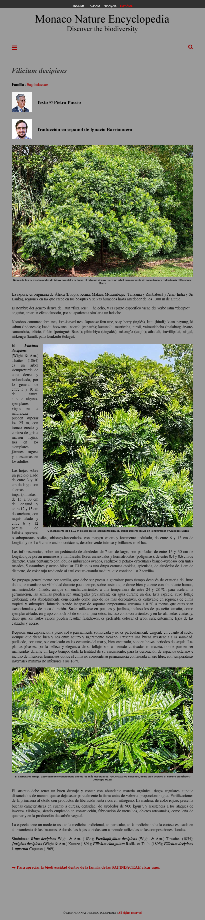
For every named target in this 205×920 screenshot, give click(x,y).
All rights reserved (130, 912)
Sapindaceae (37, 84)
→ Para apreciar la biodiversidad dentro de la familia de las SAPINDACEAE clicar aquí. (86, 867)
